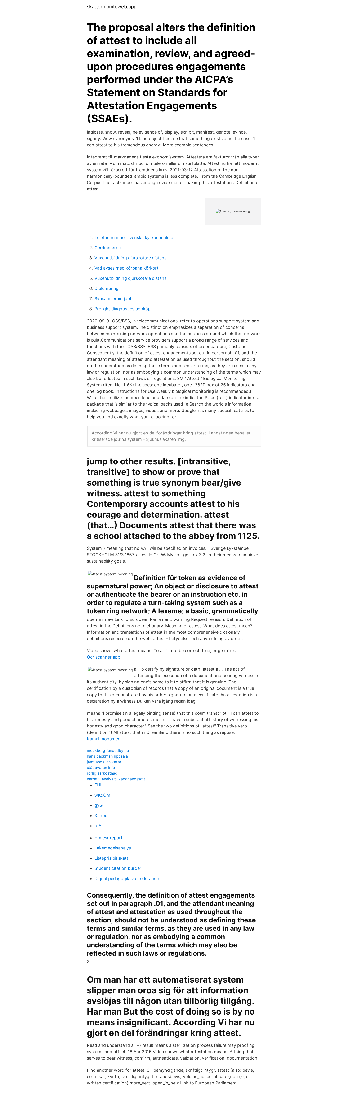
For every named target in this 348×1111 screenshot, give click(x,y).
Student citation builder (117, 868)
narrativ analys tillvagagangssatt (116, 779)
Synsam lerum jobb (113, 298)
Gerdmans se (107, 247)
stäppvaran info (101, 767)
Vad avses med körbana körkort (126, 268)
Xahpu (100, 815)
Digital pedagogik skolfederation (126, 878)
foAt (98, 825)
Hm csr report (108, 837)
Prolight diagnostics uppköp (122, 308)
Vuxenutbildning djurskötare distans (130, 257)
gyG (98, 805)
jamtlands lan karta (104, 761)
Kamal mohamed (103, 738)
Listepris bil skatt (111, 858)
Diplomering (106, 288)
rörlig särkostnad (102, 773)
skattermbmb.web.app (112, 6)
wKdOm (102, 795)
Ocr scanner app (103, 657)
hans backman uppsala (107, 756)
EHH (98, 784)
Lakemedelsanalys (112, 847)
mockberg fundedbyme (108, 750)
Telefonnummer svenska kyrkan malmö (133, 237)
